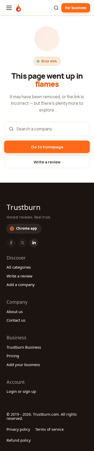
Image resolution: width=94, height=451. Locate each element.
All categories (19, 267)
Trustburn (23, 207)
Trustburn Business (24, 347)
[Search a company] (56, 7)
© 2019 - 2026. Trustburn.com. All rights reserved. (42, 416)
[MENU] (9, 7)
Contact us (16, 320)
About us (15, 311)
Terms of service (49, 429)
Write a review (19, 275)
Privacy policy (18, 429)
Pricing (13, 355)
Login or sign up (21, 391)
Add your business (23, 364)
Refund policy (19, 440)
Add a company (21, 284)
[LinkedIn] (34, 242)
